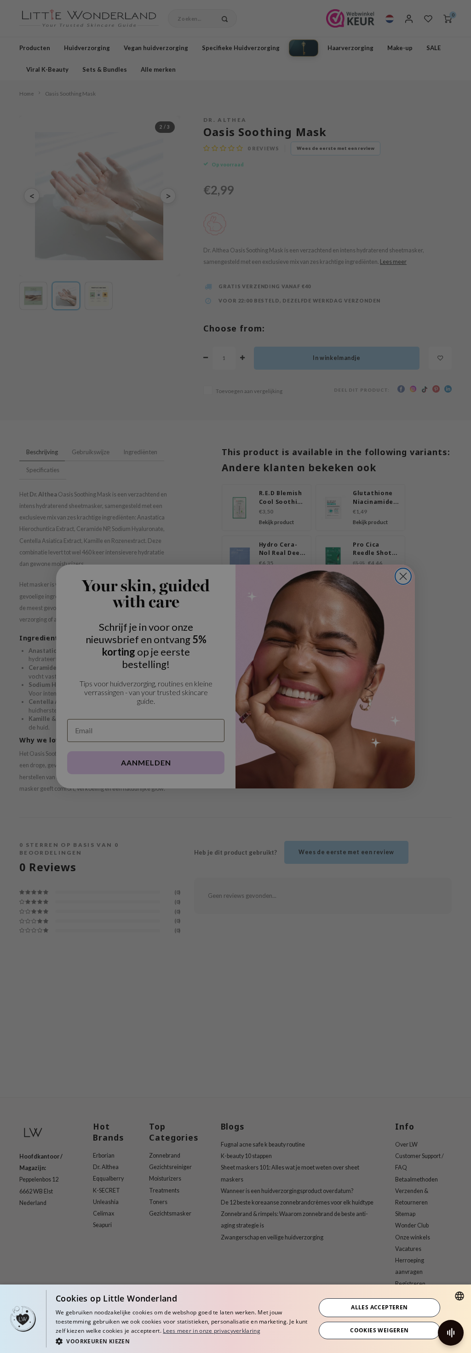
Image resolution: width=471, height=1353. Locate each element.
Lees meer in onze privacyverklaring (211, 1331)
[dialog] (235, 1318)
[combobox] (459, 1296)
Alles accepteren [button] (379, 1307)
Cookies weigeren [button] (379, 1330)
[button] (182, 1341)
